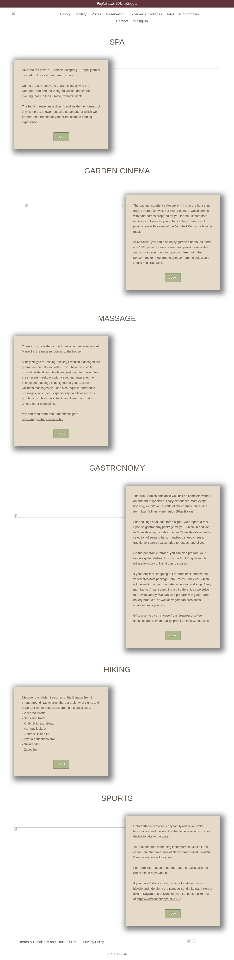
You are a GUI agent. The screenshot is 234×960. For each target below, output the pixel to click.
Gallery (81, 14)
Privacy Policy (93, 942)
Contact (122, 21)
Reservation (115, 14)
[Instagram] (220, 18)
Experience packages (146, 14)
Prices (96, 14)
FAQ (170, 14)
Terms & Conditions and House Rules (47, 942)
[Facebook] (212, 18)
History (65, 14)
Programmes (189, 14)
